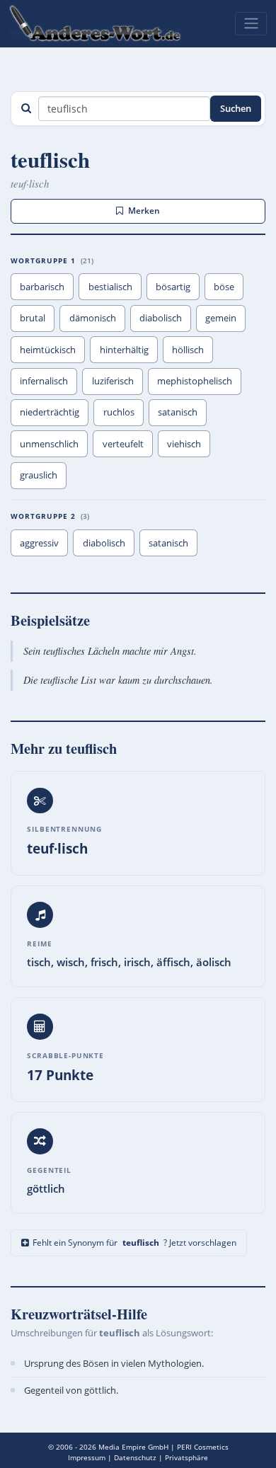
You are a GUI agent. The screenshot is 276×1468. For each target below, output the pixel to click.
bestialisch (110, 286)
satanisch (177, 412)
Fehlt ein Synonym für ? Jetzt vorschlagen (134, 1243)
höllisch (188, 349)
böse (224, 286)
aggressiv (39, 543)
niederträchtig (49, 412)
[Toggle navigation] (251, 23)
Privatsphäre (186, 1457)
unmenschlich (49, 443)
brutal (32, 317)
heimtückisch (48, 349)
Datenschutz (135, 1457)
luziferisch (113, 380)
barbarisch (42, 286)
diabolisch (160, 317)
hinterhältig (124, 349)
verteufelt (123, 443)
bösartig (173, 286)
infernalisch (44, 380)
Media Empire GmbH (133, 1447)
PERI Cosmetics (203, 1447)
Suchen (235, 108)
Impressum (86, 1457)
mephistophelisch (194, 380)
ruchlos (118, 412)
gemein (220, 317)
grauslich (38, 475)
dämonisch (92, 317)
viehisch (184, 443)
